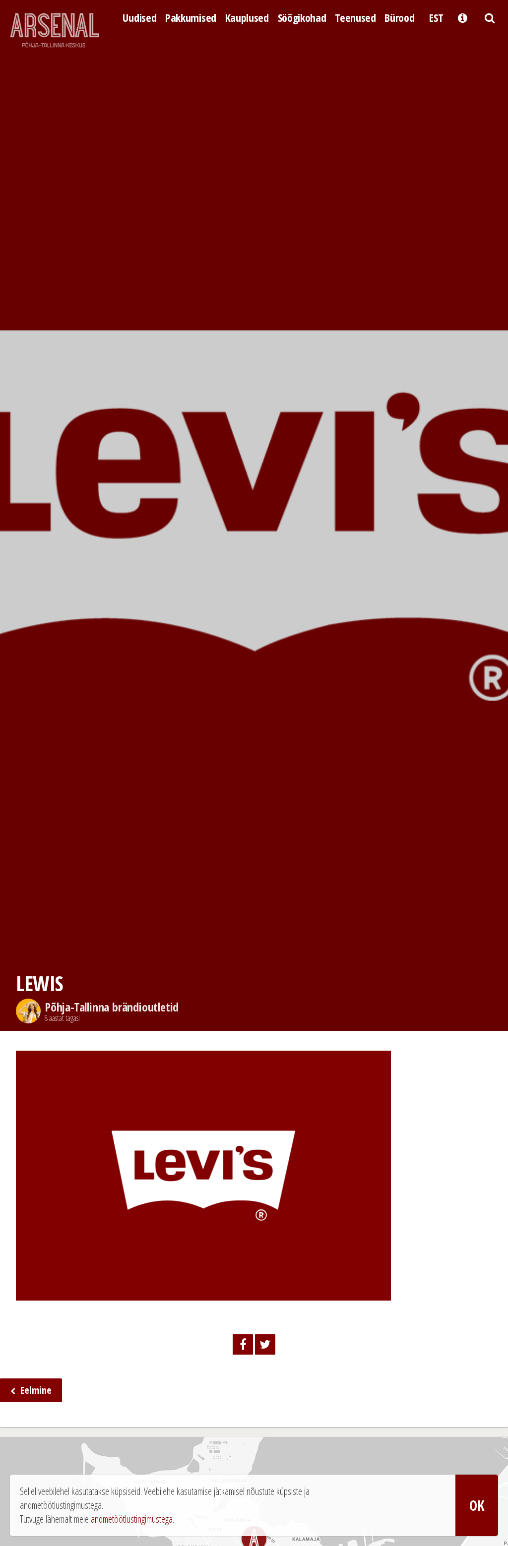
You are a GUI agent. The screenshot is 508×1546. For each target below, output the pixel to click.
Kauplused (247, 17)
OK (476, 1505)
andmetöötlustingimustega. (132, 1519)
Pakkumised (190, 17)
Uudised (139, 17)
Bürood (399, 17)
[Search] (489, 16)
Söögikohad (302, 17)
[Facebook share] (243, 1344)
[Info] (462, 16)
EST (436, 17)
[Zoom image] (203, 1293)
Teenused (355, 17)
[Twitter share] (265, 1344)
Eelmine (35, 1390)
